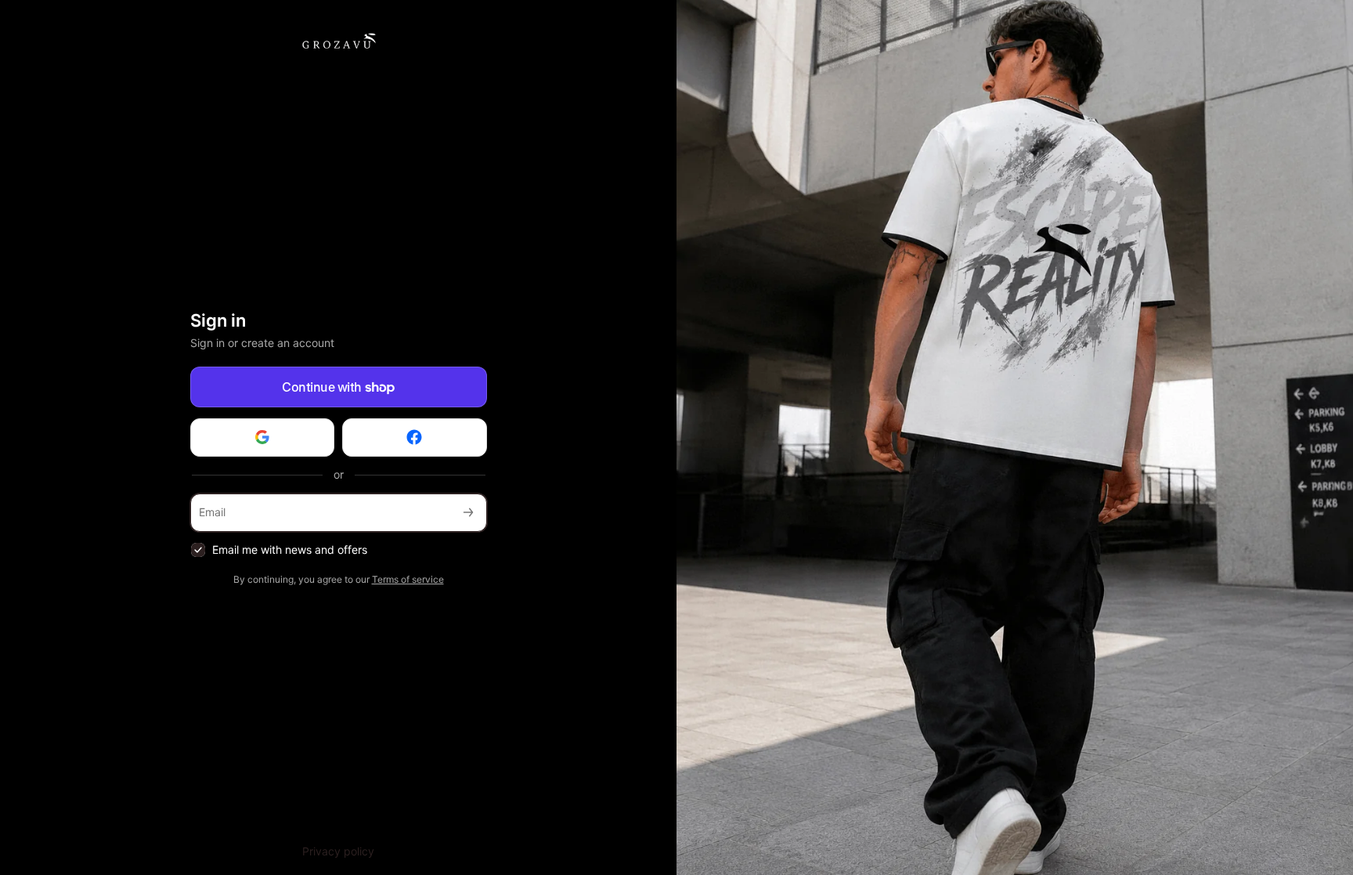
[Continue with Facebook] (414, 437)
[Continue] (468, 512)
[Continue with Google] (262, 437)
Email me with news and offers (289, 549)
